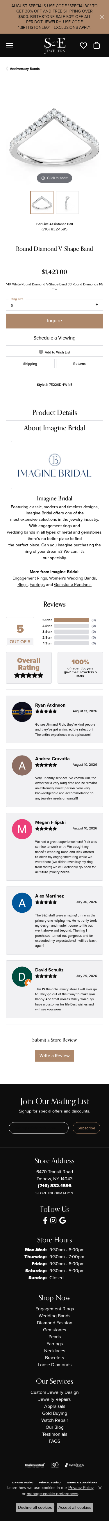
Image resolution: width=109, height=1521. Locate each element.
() (94, 620)
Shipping (30, 363)
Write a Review (54, 1055)
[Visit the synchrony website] (74, 1465)
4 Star (47, 625)
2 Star (47, 637)
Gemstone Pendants (73, 584)
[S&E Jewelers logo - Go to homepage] (54, 45)
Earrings (37, 584)
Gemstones (54, 1329)
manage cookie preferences (52, 1493)
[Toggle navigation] (9, 45)
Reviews (54, 604)
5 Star (47, 620)
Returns (79, 363)
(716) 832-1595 (54, 229)
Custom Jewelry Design (55, 1392)
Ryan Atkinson (50, 705)
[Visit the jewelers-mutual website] (35, 1465)
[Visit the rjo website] (55, 1465)
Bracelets (54, 1357)
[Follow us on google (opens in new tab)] (62, 1220)
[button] (85, 45)
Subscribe (86, 1128)
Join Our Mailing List (54, 1102)
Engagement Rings (29, 578)
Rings (22, 584)
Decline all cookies (35, 1507)
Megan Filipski (50, 822)
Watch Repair (54, 1420)
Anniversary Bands (25, 68)
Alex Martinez (49, 896)
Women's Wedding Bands (72, 578)
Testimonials (54, 1434)
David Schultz (49, 969)
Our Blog (55, 1427)
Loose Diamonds (55, 1364)
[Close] (102, 17)
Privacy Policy (81, 1487)
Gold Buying (54, 1413)
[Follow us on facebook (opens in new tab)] (45, 1220)
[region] (54, 136)
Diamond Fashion (54, 1322)
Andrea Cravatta (52, 758)
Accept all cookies (74, 1507)
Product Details (54, 412)
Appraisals (54, 1406)
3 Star (47, 631)
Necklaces (54, 1350)
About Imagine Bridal (54, 428)
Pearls (55, 1336)
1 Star (47, 643)
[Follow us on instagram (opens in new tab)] (53, 1220)
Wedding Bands (54, 1315)
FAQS (54, 1441)
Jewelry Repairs (54, 1399)
